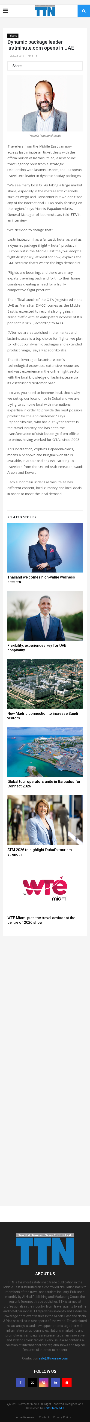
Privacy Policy (62, 1417)
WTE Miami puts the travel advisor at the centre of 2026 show (41, 920)
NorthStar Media (54, 1408)
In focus (13, 35)
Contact (44, 1417)
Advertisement (25, 1417)
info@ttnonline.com (53, 1358)
